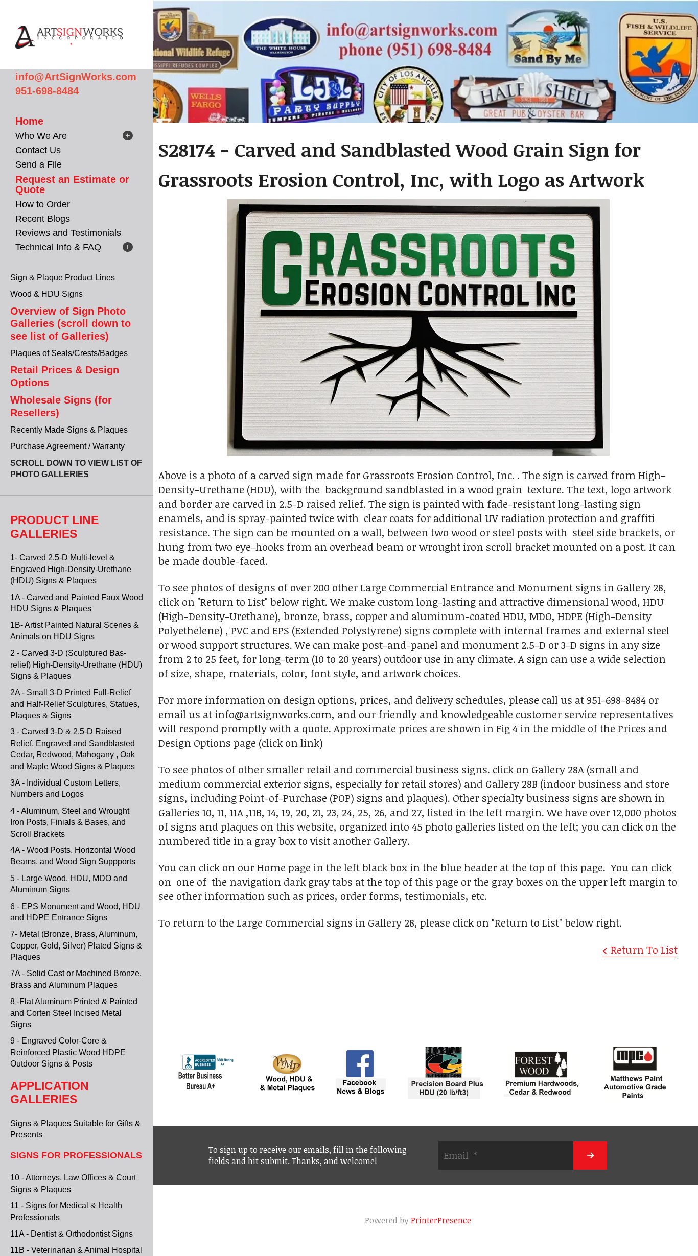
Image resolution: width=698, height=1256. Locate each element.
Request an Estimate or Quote (72, 184)
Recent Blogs (42, 219)
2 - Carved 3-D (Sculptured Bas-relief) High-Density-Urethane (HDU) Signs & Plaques (76, 664)
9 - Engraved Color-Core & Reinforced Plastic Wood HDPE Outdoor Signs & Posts (68, 1052)
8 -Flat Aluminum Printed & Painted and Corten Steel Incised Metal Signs (73, 1013)
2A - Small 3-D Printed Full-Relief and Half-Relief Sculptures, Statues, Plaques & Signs (74, 704)
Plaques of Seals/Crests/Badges (69, 353)
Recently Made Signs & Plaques (69, 429)
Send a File (38, 164)
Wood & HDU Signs (46, 294)
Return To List (644, 949)
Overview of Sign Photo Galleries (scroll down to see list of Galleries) (70, 323)
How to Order (42, 204)
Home (29, 121)
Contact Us (38, 150)
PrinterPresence (441, 1220)
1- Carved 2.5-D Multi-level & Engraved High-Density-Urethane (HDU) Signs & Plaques (70, 569)
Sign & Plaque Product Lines (62, 277)
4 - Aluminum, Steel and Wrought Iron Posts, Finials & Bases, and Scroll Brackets (69, 822)
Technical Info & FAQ (58, 247)
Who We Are (41, 136)
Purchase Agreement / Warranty (67, 446)
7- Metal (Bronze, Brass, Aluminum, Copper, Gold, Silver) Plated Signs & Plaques (76, 945)
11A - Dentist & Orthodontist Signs (71, 1233)
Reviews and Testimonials (68, 233)
